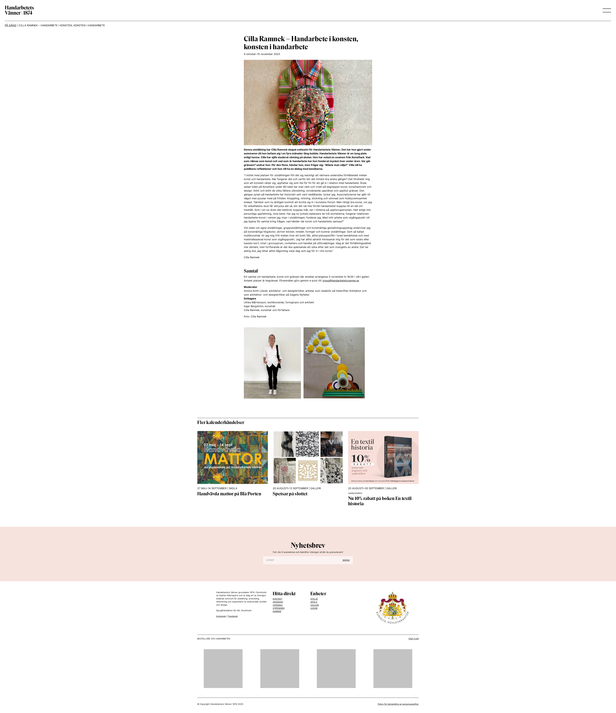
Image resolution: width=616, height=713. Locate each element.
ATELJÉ (314, 599)
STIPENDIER (278, 608)
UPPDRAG (278, 605)
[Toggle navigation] (606, 10)
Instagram (221, 616)
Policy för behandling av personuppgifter (398, 704)
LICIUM (313, 608)
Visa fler (413, 638)
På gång (10, 25)
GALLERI (314, 605)
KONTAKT (277, 599)
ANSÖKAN (278, 602)
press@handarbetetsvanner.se (341, 280)
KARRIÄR (277, 611)
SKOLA (313, 602)
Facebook (233, 616)
